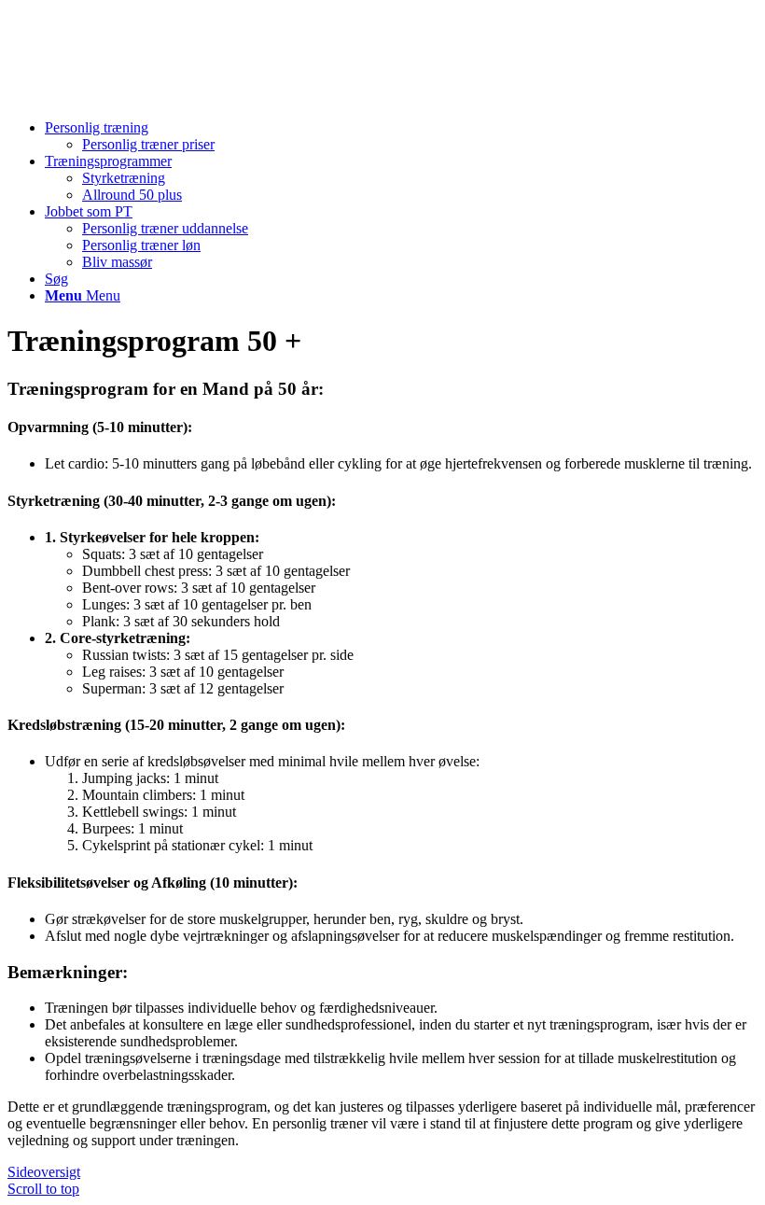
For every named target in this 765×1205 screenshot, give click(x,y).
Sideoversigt (43, 1172)
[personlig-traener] (147, 96)
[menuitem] (401, 136)
